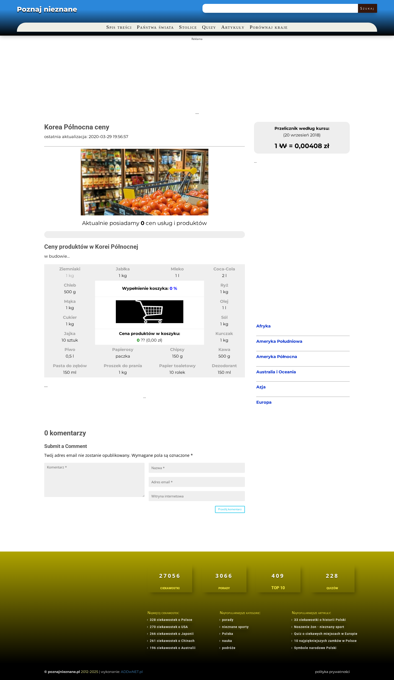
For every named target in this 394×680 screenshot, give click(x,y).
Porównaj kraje (269, 28)
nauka (227, 641)
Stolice (188, 28)
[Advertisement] (197, 75)
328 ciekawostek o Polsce (171, 620)
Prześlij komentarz (230, 509)
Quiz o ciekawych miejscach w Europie (326, 634)
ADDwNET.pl (132, 672)
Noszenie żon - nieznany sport (319, 627)
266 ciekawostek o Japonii (172, 634)
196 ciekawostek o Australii (173, 648)
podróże (229, 648)
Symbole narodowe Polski (315, 648)
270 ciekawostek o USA (169, 627)
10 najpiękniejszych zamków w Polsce (325, 641)
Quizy (209, 28)
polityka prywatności (332, 672)
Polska (227, 634)
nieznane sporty (235, 627)
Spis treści (119, 28)
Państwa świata (155, 28)
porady (227, 620)
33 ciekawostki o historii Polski (320, 620)
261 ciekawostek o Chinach (172, 641)
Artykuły (233, 28)
